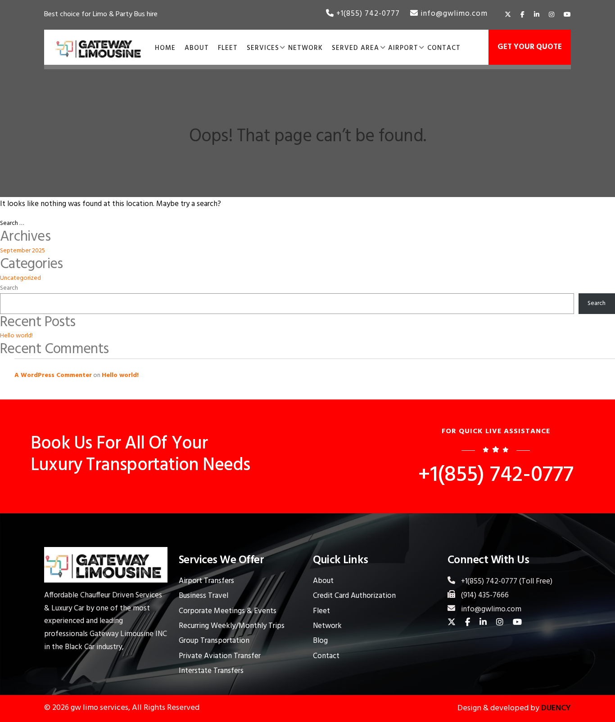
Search (9, 288)
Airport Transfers (206, 581)
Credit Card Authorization (354, 596)
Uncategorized (20, 278)
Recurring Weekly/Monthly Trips (232, 626)
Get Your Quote (529, 47)
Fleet (321, 611)
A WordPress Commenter (53, 375)
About (323, 581)
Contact (326, 656)
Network (327, 626)
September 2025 (22, 251)
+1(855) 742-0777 (367, 14)
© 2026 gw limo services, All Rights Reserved (121, 707)
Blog (320, 641)
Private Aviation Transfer (220, 656)
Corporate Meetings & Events (227, 611)
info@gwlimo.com (453, 14)
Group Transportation (214, 641)
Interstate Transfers (211, 671)
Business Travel (203, 596)
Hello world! (16, 336)
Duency (555, 708)
